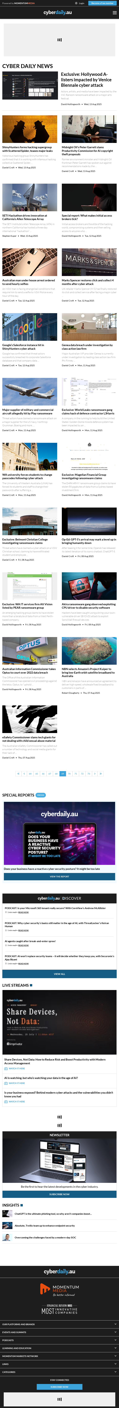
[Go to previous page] (24, 773)
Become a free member (102, 3)
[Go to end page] (100, 773)
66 (43, 773)
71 (76, 773)
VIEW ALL (59, 973)
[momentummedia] (59, 1290)
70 (69, 773)
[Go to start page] (18, 773)
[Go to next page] (94, 773)
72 (82, 773)
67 (49, 773)
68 (56, 773)
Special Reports (23, 795)
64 (30, 773)
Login (81, 3)
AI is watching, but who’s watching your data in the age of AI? (41, 1078)
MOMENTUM (24, 3)
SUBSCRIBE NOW (59, 1387)
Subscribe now (59, 1194)
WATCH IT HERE (17, 1068)
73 (89, 773)
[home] (59, 1272)
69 (63, 773)
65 (36, 773)
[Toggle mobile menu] (115, 12)
